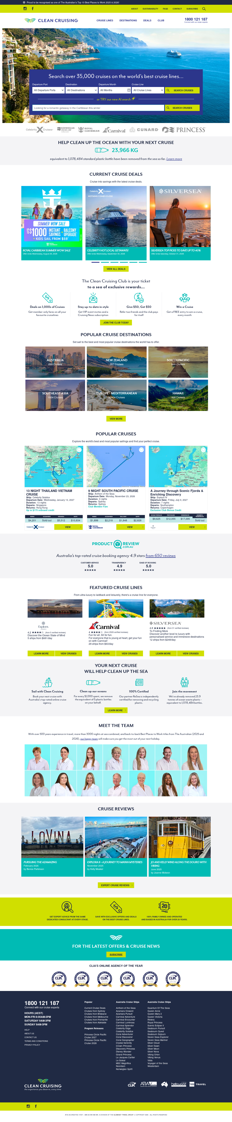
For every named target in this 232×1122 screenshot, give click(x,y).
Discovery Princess (125, 1048)
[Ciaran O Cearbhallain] (168, 757)
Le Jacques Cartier (125, 1057)
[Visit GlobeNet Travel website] (164, 1085)
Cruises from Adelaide (95, 1022)
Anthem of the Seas (126, 1007)
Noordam (120, 1066)
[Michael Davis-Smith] (116, 783)
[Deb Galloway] (142, 783)
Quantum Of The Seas (159, 1007)
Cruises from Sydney (94, 1010)
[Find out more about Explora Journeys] (43, 626)
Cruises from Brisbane (95, 1013)
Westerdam (153, 1066)
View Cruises (68, 653)
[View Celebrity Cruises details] (39, 129)
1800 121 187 (196, 19)
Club (161, 20)
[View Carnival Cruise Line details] (114, 129)
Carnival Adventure (125, 1016)
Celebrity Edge (123, 1028)
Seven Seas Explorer (158, 1036)
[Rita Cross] (194, 783)
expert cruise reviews (115, 885)
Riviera (151, 1019)
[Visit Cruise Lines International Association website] (132, 1085)
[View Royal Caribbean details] (89, 129)
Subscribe (192, 8)
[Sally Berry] (142, 757)
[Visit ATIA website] (148, 1085)
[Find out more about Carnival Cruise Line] (104, 626)
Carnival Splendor (125, 1025)
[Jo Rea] (90, 783)
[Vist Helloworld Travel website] (179, 1085)
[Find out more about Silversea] (165, 624)
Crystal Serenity (124, 1042)
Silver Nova (153, 1051)
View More (116, 418)
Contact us (30, 1037)
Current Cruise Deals (94, 1007)
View (68, 527)
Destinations (128, 20)
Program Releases (94, 1028)
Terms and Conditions (36, 1041)
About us (29, 1033)
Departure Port (40, 84)
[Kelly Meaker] (64, 757)
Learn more (115, 710)
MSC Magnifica (123, 1063)
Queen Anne (154, 1010)
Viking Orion (154, 1054)
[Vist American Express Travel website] (198, 1085)
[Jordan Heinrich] (90, 757)
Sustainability (150, 8)
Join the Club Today (116, 322)
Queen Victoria (155, 1016)
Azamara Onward (124, 1010)
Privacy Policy (32, 1044)
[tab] (95, 262)
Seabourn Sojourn (157, 1034)
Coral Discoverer (124, 1036)
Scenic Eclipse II (156, 1025)
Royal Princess (155, 1022)
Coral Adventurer (124, 1034)
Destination (71, 84)
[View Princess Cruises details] (184, 129)
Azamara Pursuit (124, 1013)
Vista (150, 1060)
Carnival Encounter (125, 1019)
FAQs (165, 8)
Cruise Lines (105, 20)
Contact (177, 8)
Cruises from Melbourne (96, 1016)
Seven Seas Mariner (158, 1039)
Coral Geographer (125, 1039)
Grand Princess (123, 1054)
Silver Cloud (154, 1042)
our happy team (89, 738)
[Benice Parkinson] (37, 783)
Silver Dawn (153, 1045)
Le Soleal (120, 1060)
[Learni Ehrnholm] (168, 783)
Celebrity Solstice (124, 1031)
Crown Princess (124, 1045)
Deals (147, 20)
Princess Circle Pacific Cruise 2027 (95, 1036)
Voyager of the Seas (158, 1063)
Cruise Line (137, 84)
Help (27, 1029)
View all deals (116, 268)
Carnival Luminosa (125, 1022)
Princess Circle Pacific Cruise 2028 (95, 1041)
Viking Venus (154, 1057)
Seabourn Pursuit (156, 1028)
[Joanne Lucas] (37, 757)
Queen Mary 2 (155, 1013)
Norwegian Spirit (124, 1069)
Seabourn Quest (156, 1031)
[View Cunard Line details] (144, 129)
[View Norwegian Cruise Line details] (66, 129)
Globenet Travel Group (123, 1115)
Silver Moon (153, 1048)
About (134, 8)
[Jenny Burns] (116, 757)
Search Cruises (183, 90)
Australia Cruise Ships (127, 1001)
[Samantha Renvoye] (194, 757)
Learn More (41, 653)
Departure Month (107, 84)
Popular (88, 1001)
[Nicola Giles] (64, 783)
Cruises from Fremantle (96, 1019)
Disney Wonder (123, 1051)
